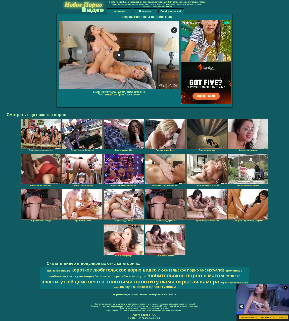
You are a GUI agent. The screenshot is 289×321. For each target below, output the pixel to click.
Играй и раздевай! (171, 11)
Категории (119, 11)
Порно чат (145, 11)
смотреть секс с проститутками (148, 287)
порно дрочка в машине (58, 271)
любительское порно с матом (185, 275)
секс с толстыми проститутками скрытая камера (153, 282)
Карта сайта (141, 314)
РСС (153, 314)
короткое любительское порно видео (114, 270)
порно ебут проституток (129, 276)
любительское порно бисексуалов (191, 270)
